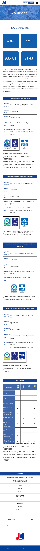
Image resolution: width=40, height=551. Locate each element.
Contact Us (11, 526)
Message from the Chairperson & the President (20, 477)
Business (20, 500)
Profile (20, 492)
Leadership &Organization (20, 496)
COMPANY (20, 474)
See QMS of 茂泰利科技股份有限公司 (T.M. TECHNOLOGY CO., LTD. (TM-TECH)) (19, 166)
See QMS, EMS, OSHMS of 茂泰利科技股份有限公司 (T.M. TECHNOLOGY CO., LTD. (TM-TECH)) (20, 457)
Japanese (25, 2)
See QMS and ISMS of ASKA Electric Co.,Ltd (19, 443)
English (31, 2)
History (20, 488)
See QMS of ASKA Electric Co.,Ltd (15, 153)
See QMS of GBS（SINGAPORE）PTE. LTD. (19, 452)
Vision (20, 485)
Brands (20, 506)
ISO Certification (20, 510)
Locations (20, 503)
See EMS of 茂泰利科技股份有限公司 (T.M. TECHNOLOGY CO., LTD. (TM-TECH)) (18, 233)
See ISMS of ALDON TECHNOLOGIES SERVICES (17, 370)
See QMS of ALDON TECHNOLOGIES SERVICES (17, 157)
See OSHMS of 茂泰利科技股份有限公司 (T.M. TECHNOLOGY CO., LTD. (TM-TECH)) (20, 298)
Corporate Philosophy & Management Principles (20, 481)
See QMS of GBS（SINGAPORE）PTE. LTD (19, 162)
